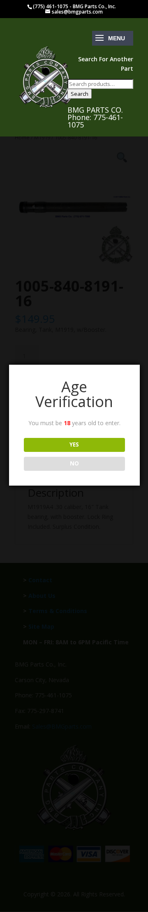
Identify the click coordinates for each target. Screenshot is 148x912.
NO (74, 463)
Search (79, 93)
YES (74, 444)
